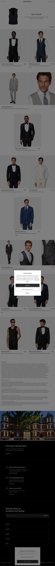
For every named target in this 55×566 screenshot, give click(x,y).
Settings (27, 293)
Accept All (27, 285)
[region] (27, 283)
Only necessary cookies (27, 289)
